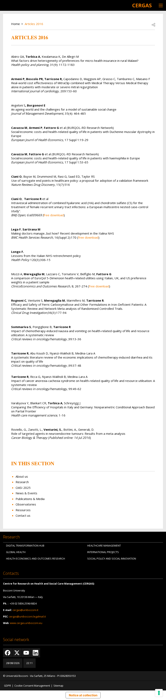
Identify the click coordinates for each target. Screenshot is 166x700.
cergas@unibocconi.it (25, 610)
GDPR (7, 685)
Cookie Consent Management (32, 685)
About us (22, 476)
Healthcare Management (104, 545)
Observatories (26, 504)
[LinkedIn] (35, 652)
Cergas (142, 5)
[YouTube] (26, 652)
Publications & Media (30, 499)
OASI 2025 (23, 488)
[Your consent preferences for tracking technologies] (159, 693)
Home (15, 24)
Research (22, 482)
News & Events (26, 493)
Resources (23, 510)
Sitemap (58, 685)
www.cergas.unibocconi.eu (26, 623)
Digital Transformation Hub (25, 545)
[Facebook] (7, 652)
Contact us (23, 515)
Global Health (16, 552)
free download (54, 215)
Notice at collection (83, 695)
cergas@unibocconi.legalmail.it (27, 616)
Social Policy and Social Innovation (111, 558)
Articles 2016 (34, 24)
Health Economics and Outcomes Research (35, 558)
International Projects (103, 552)
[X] (16, 652)
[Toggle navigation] (161, 5)
